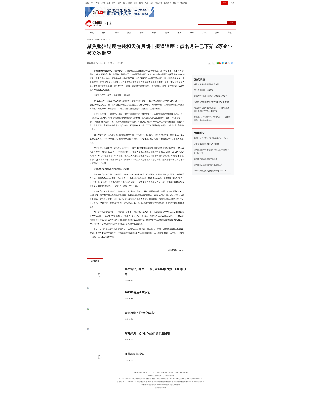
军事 (98, 3)
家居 (179, 32)
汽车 (114, 3)
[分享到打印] (232, 63)
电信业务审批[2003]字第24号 (176, 379)
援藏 (130, 3)
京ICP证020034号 (125, 379)
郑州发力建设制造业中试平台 (205, 159)
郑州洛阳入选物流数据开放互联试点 (208, 165)
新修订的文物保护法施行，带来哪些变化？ (211, 96)
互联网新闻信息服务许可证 (183, 382)
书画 (192, 32)
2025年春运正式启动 (137, 292)
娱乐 (108, 3)
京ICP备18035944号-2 (194, 379)
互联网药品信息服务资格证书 (163, 382)
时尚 (154, 32)
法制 (151, 3)
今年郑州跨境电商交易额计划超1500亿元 (210, 171)
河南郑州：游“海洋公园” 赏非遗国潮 (147, 333)
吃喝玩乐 (98, 39)
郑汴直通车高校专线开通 (204, 90)
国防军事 (167, 3)
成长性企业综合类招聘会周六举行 (207, 84)
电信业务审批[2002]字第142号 (156, 379)
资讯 (92, 3)
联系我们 (171, 376)
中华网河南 (137, 373)
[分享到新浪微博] (220, 63)
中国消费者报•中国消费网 (115, 63)
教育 (142, 32)
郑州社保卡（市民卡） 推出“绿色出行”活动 (211, 138)
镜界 (135, 3)
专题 (230, 32)
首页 (87, 3)
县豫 (217, 32)
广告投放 (165, 376)
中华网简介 (150, 376)
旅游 (129, 32)
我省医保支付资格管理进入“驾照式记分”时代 (211, 102)
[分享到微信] (218, 63)
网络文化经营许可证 (138, 379)
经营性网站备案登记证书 (145, 382)
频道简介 (158, 376)
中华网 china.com (93, 23)
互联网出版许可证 (198, 382)
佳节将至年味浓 (134, 354)
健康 (141, 3)
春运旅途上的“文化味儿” (140, 312)
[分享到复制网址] (229, 63)
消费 (103, 39)
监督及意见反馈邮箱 (173, 385)
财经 (103, 3)
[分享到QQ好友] (226, 63)
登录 (224, 3)
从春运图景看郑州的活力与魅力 (206, 144)
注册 (232, 3)
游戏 (119, 3)
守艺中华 (158, 3)
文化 (125, 3)
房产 (117, 32)
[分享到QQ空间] (223, 63)
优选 (146, 3)
